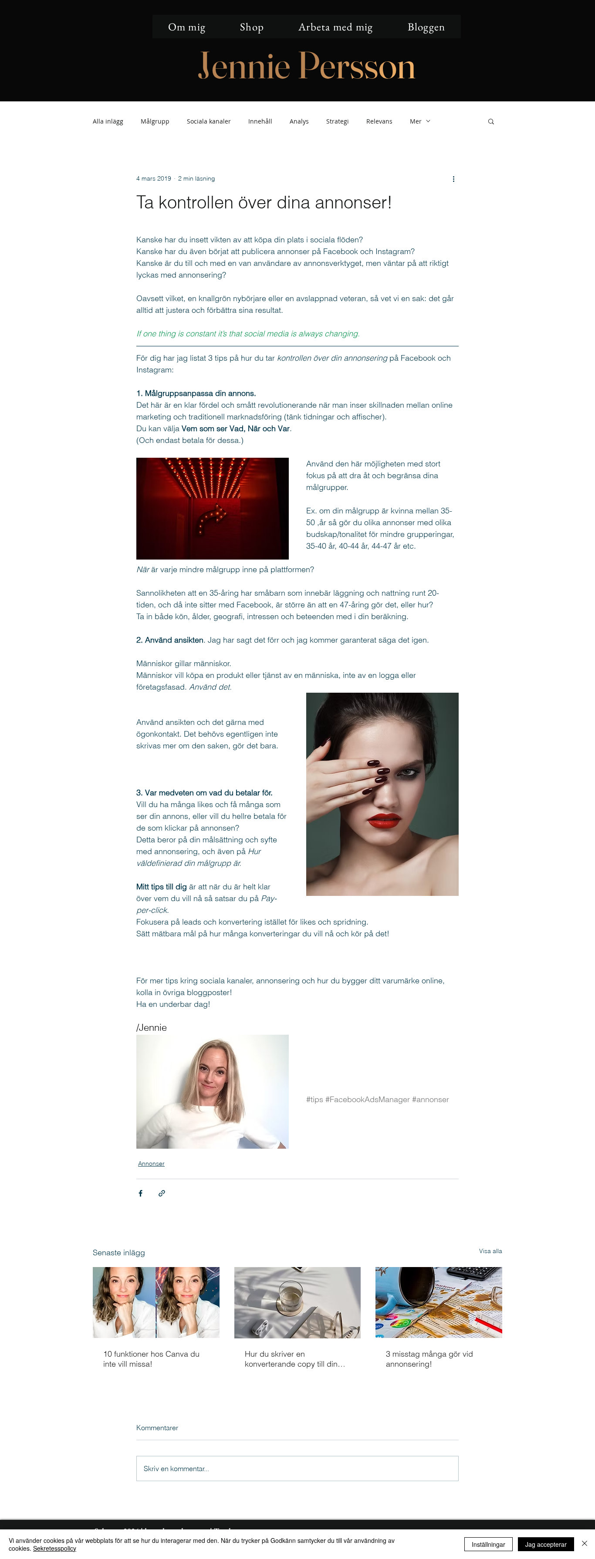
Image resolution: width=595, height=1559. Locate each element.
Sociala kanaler (209, 121)
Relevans (379, 121)
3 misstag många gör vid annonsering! (429, 1359)
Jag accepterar (546, 1544)
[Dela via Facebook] (140, 1193)
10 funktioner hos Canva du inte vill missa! (151, 1359)
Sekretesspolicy (54, 1548)
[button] (491, 120)
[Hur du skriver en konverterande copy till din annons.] (297, 1302)
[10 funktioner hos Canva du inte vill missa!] (156, 1302)
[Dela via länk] (162, 1193)
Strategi (337, 121)
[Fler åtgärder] (453, 178)
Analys (299, 121)
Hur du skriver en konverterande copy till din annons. (291, 1359)
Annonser (151, 1163)
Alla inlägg (108, 121)
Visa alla (490, 1251)
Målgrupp (155, 121)
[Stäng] (584, 1544)
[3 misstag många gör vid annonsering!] (438, 1302)
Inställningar (488, 1544)
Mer (416, 121)
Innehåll (260, 121)
